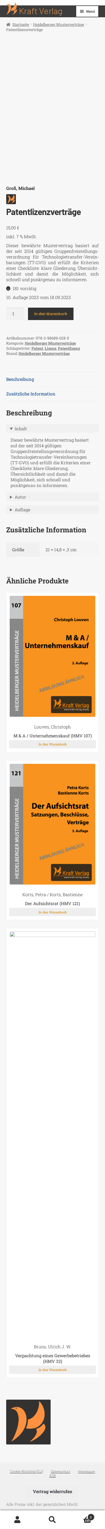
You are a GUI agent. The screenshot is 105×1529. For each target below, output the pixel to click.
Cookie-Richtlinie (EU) (26, 1471)
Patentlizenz (69, 348)
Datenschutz (60, 1471)
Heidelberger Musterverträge (58, 24)
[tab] (52, 379)
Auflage (22, 509)
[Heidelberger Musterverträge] (28, 1422)
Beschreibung (20, 379)
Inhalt (21, 428)
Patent (37, 348)
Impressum (86, 1471)
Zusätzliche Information (30, 393)
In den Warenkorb (50, 313)
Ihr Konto (17, 1520)
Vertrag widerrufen (52, 1491)
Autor (20, 497)
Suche (52, 1520)
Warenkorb (81, 1515)
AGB (52, 1476)
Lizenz (50, 348)
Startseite (20, 24)
